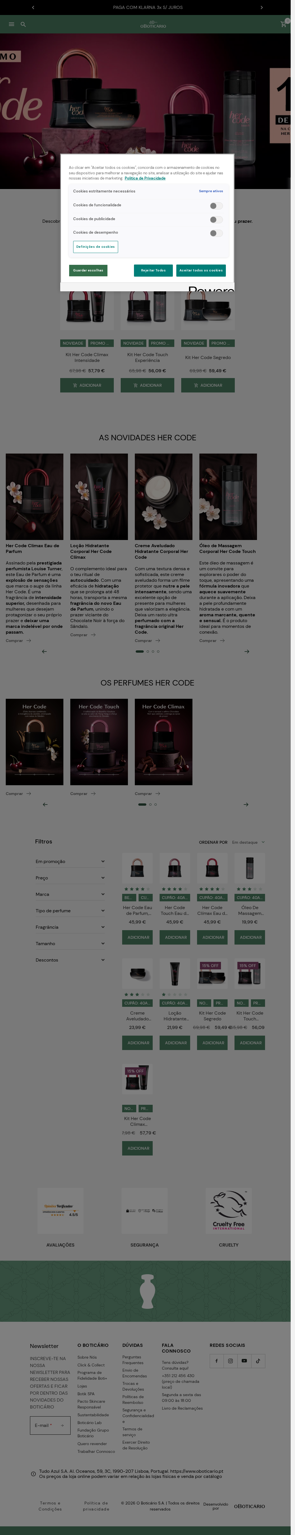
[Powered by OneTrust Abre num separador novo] (210, 287)
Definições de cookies (95, 247)
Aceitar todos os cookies (201, 270)
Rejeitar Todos (153, 270)
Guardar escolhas (88, 270)
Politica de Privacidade (145, 178)
